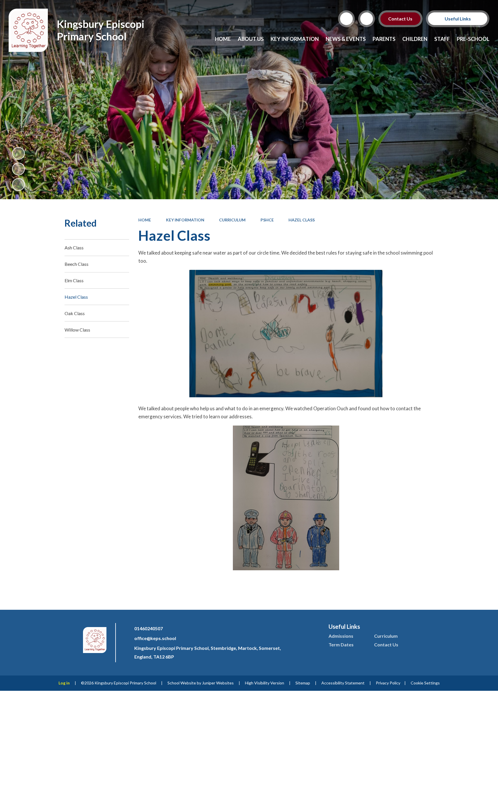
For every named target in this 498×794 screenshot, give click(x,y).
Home (144, 219)
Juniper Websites (218, 682)
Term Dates (341, 644)
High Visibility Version (264, 682)
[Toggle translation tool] (366, 18)
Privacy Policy (388, 682)
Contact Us (400, 18)
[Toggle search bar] (346, 18)
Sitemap (302, 682)
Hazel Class (301, 219)
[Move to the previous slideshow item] (18, 169)
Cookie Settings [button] (425, 682)
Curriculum (232, 219)
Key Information (185, 219)
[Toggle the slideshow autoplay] (18, 153)
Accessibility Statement (343, 682)
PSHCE (267, 219)
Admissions (341, 636)
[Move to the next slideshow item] (18, 184)
